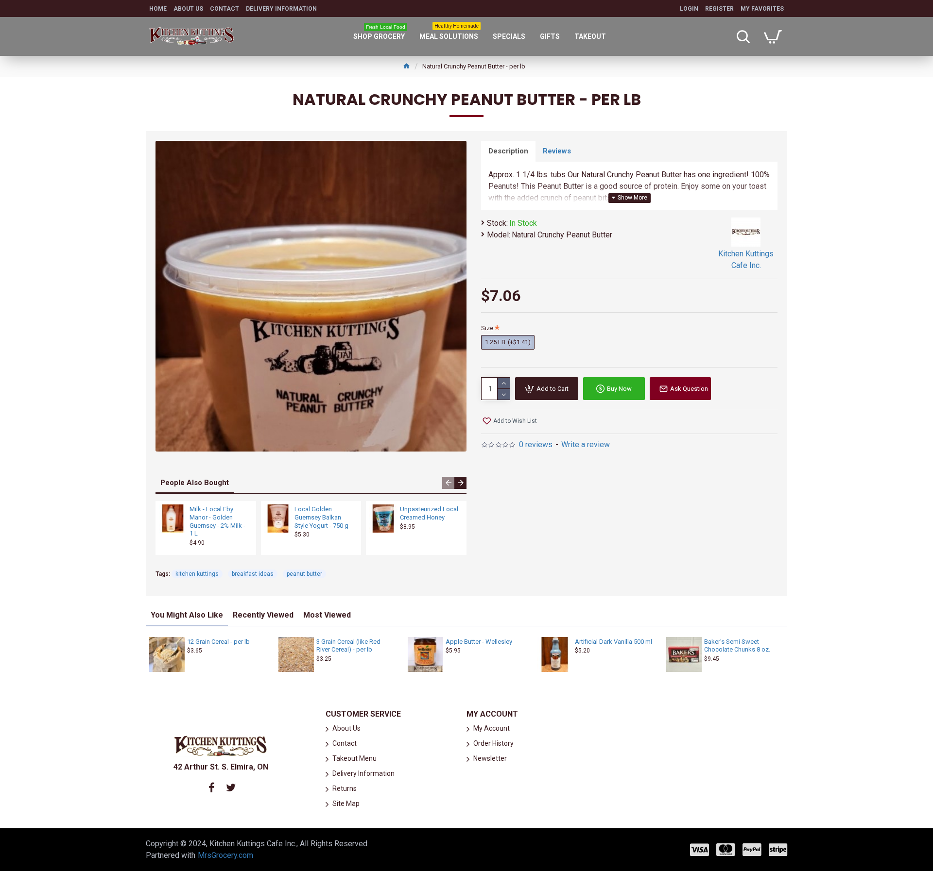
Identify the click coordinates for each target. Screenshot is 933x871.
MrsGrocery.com (225, 855)
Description (508, 151)
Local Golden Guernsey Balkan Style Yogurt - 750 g (321, 517)
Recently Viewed (263, 615)
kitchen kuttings (197, 573)
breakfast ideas (253, 573)
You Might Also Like (187, 615)
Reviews (557, 151)
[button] (448, 483)
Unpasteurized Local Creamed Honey (429, 513)
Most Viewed (327, 615)
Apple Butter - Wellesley (479, 641)
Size (487, 328)
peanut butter (304, 573)
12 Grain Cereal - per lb (218, 641)
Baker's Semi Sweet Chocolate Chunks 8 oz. (737, 645)
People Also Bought (194, 482)
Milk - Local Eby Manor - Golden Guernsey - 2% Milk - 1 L (217, 521)
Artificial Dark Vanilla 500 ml (613, 641)
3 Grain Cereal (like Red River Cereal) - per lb (348, 645)
